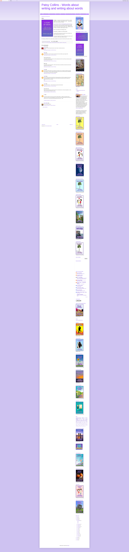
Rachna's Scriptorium (80, 294)
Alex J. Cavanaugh (79, 277)
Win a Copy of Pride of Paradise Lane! (81, 288)
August (78, 527)
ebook (81, 425)
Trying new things (79, 286)
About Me (57, 13)
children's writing (78, 425)
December (78, 520)
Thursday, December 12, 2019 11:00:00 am (50, 100)
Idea (78, 522)
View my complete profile (79, 108)
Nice (78, 521)
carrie (45, 83)
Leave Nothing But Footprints (83, 424)
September (79, 526)
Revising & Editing (79, 280)
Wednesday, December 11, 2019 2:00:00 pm (50, 73)
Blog (41, 13)
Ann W (45, 76)
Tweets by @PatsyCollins (79, 320)
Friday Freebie (83, 13)
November (78, 524)
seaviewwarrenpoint (80, 285)
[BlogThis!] (54, 41)
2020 (77, 518)
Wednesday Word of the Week (55, 42)
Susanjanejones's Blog (80, 287)
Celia (44, 69)
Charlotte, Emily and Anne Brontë (81, 290)
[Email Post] (51, 41)
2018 (77, 537)
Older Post (71, 124)
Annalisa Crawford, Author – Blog (81, 292)
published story (81, 422)
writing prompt (64, 42)
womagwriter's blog (79, 275)
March (78, 533)
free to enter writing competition (47, 42)
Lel (44, 94)
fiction (83, 425)
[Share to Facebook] (56, 41)
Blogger (68, 545)
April (78, 532)
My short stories (52, 13)
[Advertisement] (57, 116)
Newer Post (43, 124)
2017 (77, 538)
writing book (61, 42)
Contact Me (63, 13)
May (78, 531)
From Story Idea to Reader (70, 13)
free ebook (86, 425)
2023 (77, 517)
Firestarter (77, 422)
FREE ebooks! (46, 13)
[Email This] (53, 41)
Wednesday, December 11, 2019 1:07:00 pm (50, 66)
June (78, 530)
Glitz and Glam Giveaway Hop (80, 273)
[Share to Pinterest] (57, 41)
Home (57, 124)
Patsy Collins (83, 94)
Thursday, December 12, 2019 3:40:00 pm (49, 105)
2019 (77, 519)
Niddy (45, 52)
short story (81, 420)
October (78, 525)
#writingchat (84, 422)
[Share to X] (55, 41)
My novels (77, 13)
